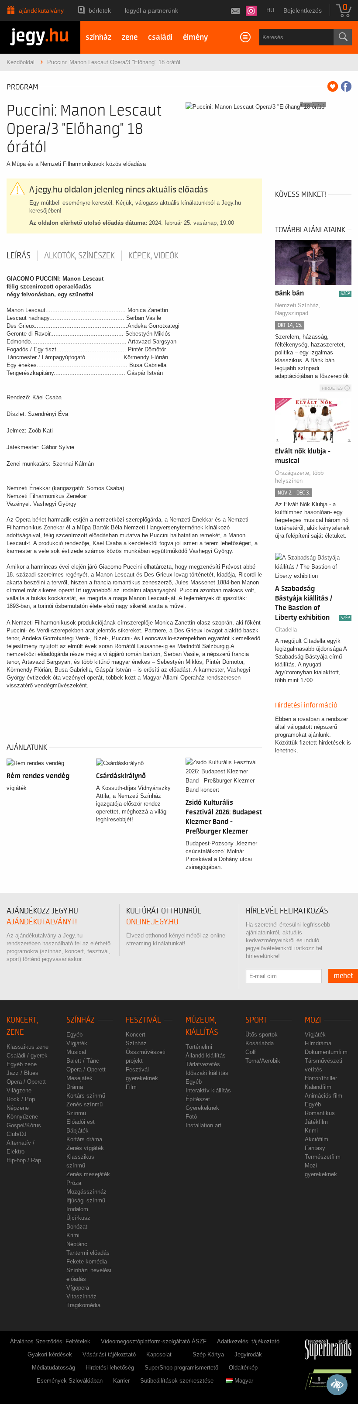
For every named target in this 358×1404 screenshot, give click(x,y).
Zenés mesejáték (88, 1174)
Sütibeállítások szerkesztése (176, 1380)
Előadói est (80, 1122)
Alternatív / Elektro (20, 1147)
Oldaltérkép (243, 1367)
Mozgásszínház (86, 1191)
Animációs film (323, 1095)
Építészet (198, 1099)
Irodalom (77, 1209)
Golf (250, 1052)
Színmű (76, 1113)
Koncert (135, 1034)
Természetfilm (323, 1156)
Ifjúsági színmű (85, 1200)
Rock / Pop (21, 1099)
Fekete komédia (86, 1261)
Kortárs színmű (85, 1095)
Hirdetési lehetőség (110, 1367)
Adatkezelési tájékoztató (248, 1341)
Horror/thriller (321, 1078)
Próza (73, 1183)
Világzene (19, 1090)
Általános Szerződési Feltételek (50, 1341)
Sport (256, 1020)
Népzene (18, 1108)
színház (98, 37)
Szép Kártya (208, 1354)
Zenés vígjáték (85, 1148)
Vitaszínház (81, 1296)
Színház (80, 1020)
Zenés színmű (84, 1104)
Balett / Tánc (82, 1060)
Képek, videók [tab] (153, 256)
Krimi (72, 1235)
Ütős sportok (261, 1034)
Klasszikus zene (27, 1047)
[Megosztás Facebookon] (346, 86)
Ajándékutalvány (41, 10)
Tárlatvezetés (203, 1064)
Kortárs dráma (84, 1139)
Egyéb (74, 1034)
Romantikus (320, 1113)
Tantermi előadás (88, 1253)
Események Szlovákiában (70, 1380)
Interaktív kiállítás (208, 1090)
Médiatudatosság (53, 1367)
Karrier (121, 1380)
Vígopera (77, 1287)
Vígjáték (76, 1043)
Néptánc (76, 1244)
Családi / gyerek (27, 1055)
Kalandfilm (318, 1087)
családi (160, 37)
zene (130, 37)
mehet (343, 976)
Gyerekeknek (202, 1108)
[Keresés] (343, 37)
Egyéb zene (22, 1064)
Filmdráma (318, 1043)
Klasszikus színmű (80, 1161)
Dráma (74, 1087)
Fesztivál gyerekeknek (142, 1073)
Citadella (286, 629)
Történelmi (199, 1047)
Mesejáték (79, 1078)
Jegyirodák (248, 1354)
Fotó (191, 1116)
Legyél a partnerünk (151, 10)
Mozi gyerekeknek (321, 1169)
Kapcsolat (159, 1354)
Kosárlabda (259, 1043)
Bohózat (76, 1226)
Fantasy (315, 1148)
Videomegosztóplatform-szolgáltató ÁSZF (154, 1341)
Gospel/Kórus (24, 1125)
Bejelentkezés (302, 10)
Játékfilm (316, 1122)
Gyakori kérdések (50, 1354)
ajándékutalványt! (42, 922)
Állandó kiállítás (206, 1055)
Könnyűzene (22, 1116)
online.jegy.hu (152, 922)
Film (131, 1087)
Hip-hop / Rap (24, 1160)
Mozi (313, 1020)
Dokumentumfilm (326, 1052)
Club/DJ (17, 1134)
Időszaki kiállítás (207, 1073)
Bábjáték (77, 1130)
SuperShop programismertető (181, 1367)
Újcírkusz (78, 1218)
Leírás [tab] (19, 256)
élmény (195, 37)
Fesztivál (143, 1020)
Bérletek (100, 10)
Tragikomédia (83, 1305)
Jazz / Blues (22, 1073)
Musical (76, 1052)
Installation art (203, 1125)
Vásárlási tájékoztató (109, 1354)
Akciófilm (316, 1139)
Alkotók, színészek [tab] (79, 256)
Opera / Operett (26, 1081)
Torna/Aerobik (262, 1060)
